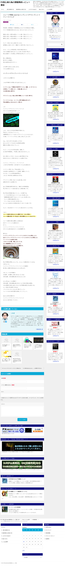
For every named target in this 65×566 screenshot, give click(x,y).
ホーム (2, 9)
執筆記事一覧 (40, 329)
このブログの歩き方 (32, 9)
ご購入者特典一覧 (10, 9)
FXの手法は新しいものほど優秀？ (6, 345)
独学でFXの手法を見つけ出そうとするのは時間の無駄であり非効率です (17, 360)
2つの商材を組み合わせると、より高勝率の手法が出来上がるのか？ (38, 346)
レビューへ (56, 71)
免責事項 (47, 538)
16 (23, 541)
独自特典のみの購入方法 (21, 9)
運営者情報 (48, 532)
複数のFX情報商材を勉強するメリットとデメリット (17, 346)
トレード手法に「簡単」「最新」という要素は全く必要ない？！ (6, 359)
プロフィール (55, 26)
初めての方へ (41, 9)
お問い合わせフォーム (55, 38)
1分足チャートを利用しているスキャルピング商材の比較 (28, 346)
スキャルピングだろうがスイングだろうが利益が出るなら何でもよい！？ (12, 368)
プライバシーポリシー (50, 535)
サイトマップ (48, 530)
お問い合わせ (48, 527)
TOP (11, 519)
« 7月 (23, 550)
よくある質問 (49, 9)
